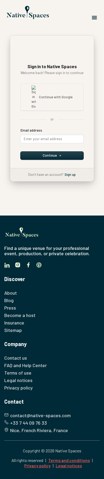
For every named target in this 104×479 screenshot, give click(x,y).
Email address (31, 130)
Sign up (70, 174)
